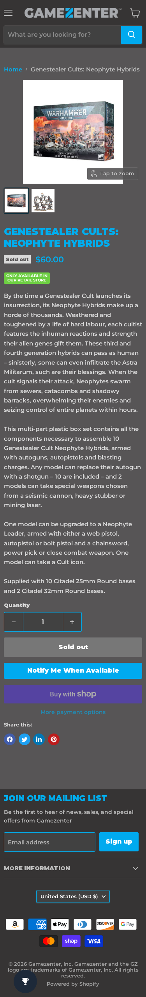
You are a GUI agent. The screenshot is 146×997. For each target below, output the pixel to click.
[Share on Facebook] (10, 739)
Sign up (119, 841)
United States (69, 896)
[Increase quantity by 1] (72, 622)
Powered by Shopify (73, 984)
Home (13, 69)
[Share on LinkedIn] (39, 739)
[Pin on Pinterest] (54, 739)
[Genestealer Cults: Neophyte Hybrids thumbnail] (16, 200)
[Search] (131, 35)
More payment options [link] (73, 712)
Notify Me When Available (73, 670)
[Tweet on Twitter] (24, 739)
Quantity (17, 605)
